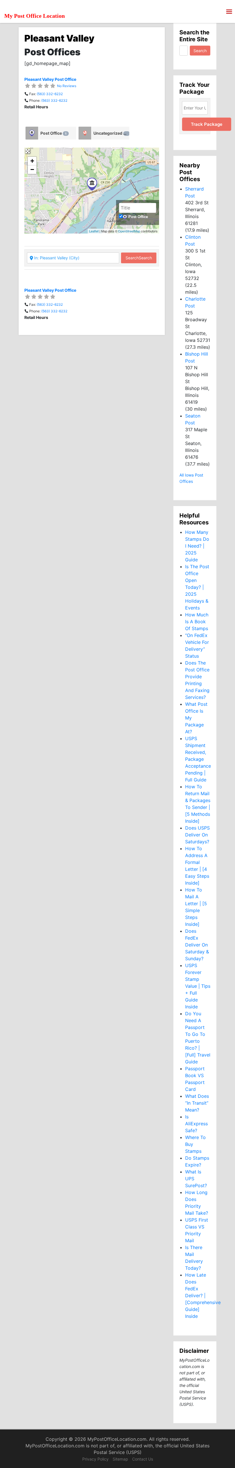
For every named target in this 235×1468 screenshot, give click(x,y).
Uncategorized (110, 133)
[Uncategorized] (85, 133)
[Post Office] (32, 133)
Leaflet (94, 231)
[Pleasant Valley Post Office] (92, 184)
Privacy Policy (95, 1459)
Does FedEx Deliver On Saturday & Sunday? (197, 944)
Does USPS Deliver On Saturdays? (197, 834)
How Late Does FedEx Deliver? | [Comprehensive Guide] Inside (203, 1295)
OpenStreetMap (129, 231)
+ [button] (32, 160)
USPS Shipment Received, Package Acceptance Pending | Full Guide (198, 759)
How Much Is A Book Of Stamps (196, 621)
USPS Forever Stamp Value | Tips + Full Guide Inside (197, 986)
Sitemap (120, 1459)
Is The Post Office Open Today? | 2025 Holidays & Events (197, 587)
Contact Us (142, 1459)
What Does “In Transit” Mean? (197, 1103)
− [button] (32, 169)
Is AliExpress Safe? (196, 1123)
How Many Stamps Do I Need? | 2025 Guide (197, 545)
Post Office (53, 133)
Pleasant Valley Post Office (50, 79)
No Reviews (66, 86)
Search (139, 257)
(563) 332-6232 (50, 94)
